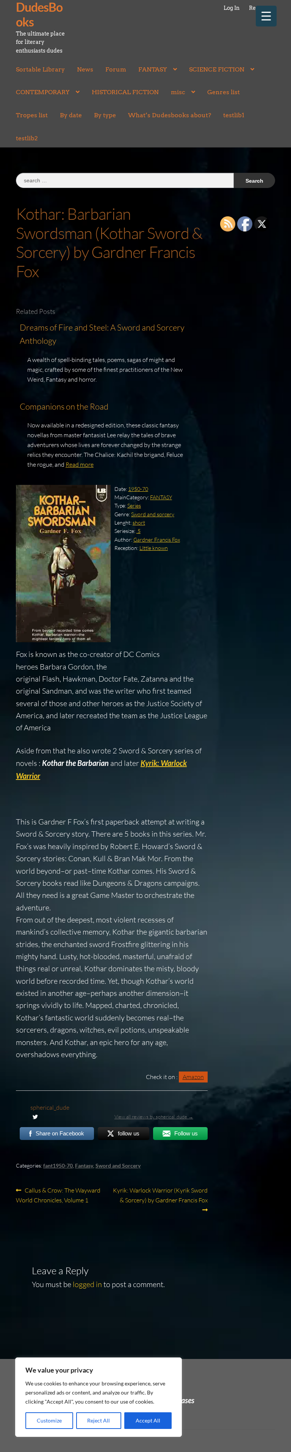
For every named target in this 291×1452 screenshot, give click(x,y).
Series (134, 505)
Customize (49, 1420)
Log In (231, 8)
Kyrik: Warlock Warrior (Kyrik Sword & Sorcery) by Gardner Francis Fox (160, 1195)
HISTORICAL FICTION (125, 92)
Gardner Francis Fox (156, 539)
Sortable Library (40, 69)
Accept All (148, 1420)
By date (71, 115)
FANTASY (152, 69)
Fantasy (84, 1165)
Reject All (98, 1420)
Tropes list (32, 115)
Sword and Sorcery (118, 1165)
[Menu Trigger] (266, 16)
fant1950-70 (58, 1165)
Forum (115, 69)
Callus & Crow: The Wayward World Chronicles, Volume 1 (58, 1195)
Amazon (193, 1077)
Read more (80, 464)
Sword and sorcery (152, 514)
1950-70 (138, 489)
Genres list (223, 92)
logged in (87, 1284)
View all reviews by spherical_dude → (153, 1116)
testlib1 (233, 115)
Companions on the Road (64, 406)
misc (178, 92)
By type (105, 115)
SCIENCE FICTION (216, 69)
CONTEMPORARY (43, 92)
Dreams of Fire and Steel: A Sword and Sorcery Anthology (102, 334)
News (85, 69)
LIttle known (153, 548)
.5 (138, 531)
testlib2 (27, 138)
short (139, 522)
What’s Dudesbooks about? (169, 115)
